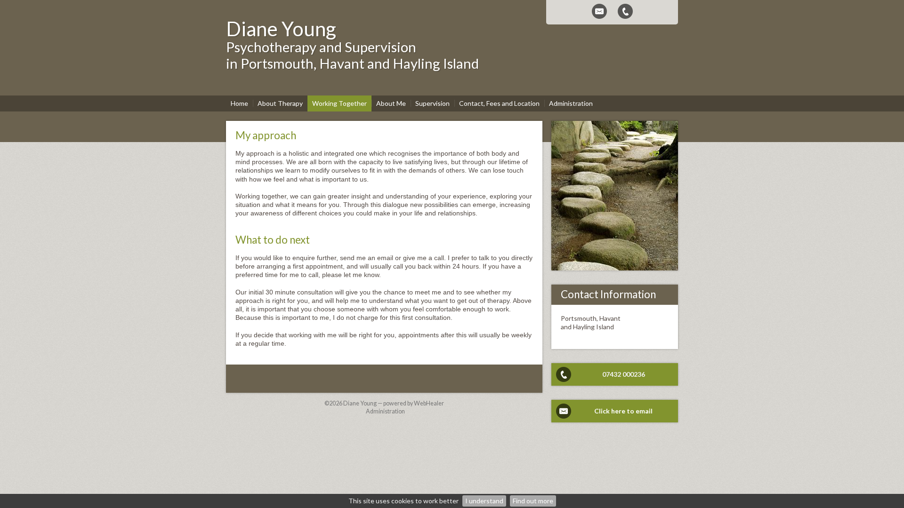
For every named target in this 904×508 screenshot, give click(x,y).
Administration (385, 411)
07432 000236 (623, 374)
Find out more (533, 501)
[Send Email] (599, 11)
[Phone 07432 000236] (625, 11)
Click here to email (623, 411)
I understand (484, 501)
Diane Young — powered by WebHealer (393, 403)
